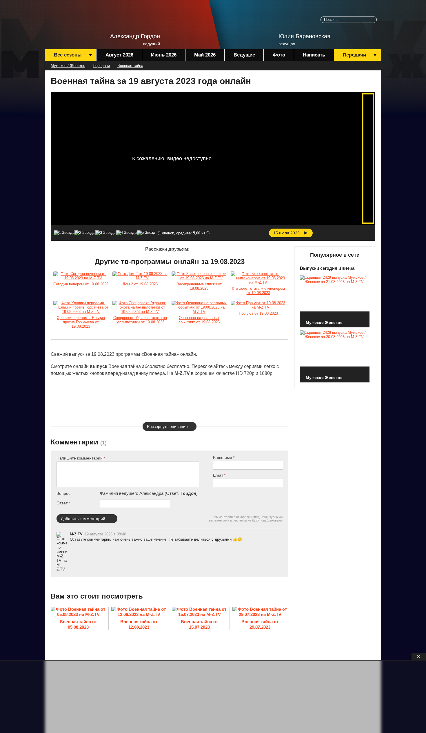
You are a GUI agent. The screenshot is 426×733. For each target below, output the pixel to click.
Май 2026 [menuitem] (205, 55)
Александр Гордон (135, 36)
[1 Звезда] (64, 232)
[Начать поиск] (373, 20)
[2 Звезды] (84, 232)
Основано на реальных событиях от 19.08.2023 (199, 320)
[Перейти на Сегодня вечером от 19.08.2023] (80, 275)
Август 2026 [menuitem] (119, 55)
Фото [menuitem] (279, 55)
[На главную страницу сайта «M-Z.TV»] (74, 21)
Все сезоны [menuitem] (68, 55)
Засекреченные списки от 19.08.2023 (199, 286)
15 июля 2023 (286, 233)
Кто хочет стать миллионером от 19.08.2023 (258, 290)
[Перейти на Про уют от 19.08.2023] (258, 305)
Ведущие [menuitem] (244, 55)
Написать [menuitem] (314, 55)
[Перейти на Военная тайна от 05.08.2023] (78, 612)
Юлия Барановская (304, 36)
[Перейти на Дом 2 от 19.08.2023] (140, 275)
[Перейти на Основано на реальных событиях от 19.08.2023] (199, 307)
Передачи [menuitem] (354, 55)
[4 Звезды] (126, 232)
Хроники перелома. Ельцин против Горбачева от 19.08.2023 (81, 322)
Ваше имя (222, 457)
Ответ (62, 503)
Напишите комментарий (80, 458)
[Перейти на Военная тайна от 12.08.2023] (138, 612)
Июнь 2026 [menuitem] (163, 55)
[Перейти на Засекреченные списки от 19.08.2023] (199, 275)
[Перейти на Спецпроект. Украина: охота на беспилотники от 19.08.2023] (140, 307)
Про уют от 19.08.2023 (258, 313)
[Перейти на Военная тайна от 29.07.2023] (259, 612)
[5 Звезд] (146, 232)
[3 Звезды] (105, 232)
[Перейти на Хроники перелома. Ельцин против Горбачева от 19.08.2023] (80, 307)
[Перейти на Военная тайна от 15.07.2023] (199, 612)
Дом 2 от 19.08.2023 (140, 284)
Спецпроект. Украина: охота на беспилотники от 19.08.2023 (140, 320)
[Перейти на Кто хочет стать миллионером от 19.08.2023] (258, 278)
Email (218, 475)
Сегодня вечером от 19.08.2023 (80, 284)
